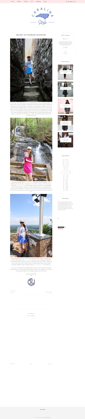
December (66, 160)
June (66, 167)
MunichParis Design (47, 417)
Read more (65, 47)
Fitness (26, 1)
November (66, 162)
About (12, 1)
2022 (65, 159)
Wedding (38, 1)
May (66, 169)
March (66, 174)
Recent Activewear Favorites (31, 35)
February (66, 176)
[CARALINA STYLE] (42, 18)
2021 (65, 179)
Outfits (19, 1)
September (66, 164)
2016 (65, 186)
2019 (65, 181)
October (66, 163)
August (66, 166)
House (45, 1)
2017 (65, 184)
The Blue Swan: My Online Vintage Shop (66, 173)
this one (27, 260)
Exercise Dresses (29, 182)
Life (32, 1)
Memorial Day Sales (66, 170)
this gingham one (38, 264)
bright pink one (20, 185)
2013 (65, 190)
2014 (65, 188)
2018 (65, 183)
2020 (65, 180)
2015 (65, 187)
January (66, 177)
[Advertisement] (31, 351)
